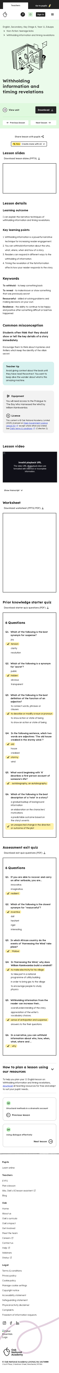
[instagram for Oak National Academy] (4, 1323)
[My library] (30, 14)
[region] (29, 178)
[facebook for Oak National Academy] (11, 1323)
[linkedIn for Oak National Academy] (17, 1323)
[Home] (5, 14)
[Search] (23, 14)
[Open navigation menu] (52, 14)
